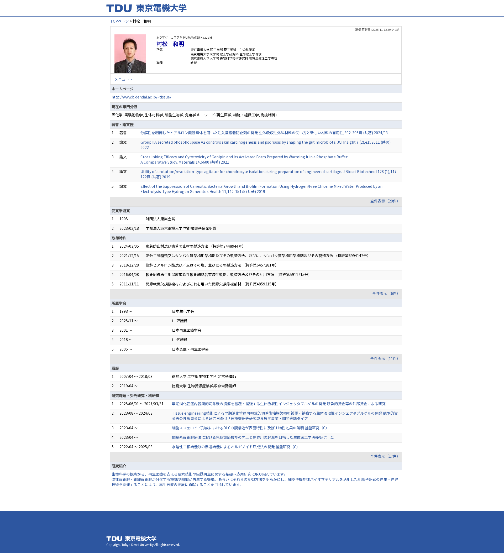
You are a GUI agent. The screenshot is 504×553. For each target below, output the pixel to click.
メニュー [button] (121, 79)
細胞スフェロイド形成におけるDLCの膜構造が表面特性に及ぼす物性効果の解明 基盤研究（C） (250, 427)
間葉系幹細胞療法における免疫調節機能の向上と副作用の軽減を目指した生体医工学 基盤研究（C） (254, 437)
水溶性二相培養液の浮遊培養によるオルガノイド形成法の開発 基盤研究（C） (236, 446)
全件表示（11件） (385, 358)
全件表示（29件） (385, 201)
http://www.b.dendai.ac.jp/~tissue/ (141, 97)
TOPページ (119, 21)
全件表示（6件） (386, 293)
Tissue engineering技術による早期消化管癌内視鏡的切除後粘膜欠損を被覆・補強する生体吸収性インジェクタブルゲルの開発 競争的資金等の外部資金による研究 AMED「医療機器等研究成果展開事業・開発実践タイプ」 (285, 415)
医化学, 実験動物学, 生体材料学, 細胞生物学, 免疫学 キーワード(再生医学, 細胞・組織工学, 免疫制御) (194, 114)
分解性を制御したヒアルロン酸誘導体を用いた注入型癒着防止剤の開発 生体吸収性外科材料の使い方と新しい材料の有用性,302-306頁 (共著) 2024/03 (264, 132)
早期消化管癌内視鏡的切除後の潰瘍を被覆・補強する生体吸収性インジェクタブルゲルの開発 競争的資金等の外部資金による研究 (279, 403)
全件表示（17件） (385, 456)
